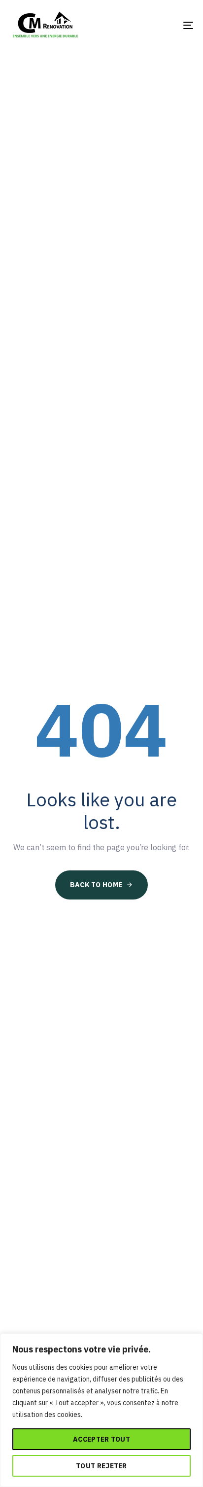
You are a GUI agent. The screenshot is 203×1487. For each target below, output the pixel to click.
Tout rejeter (101, 1465)
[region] (101, 1410)
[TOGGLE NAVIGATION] (162, 25)
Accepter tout (101, 1439)
